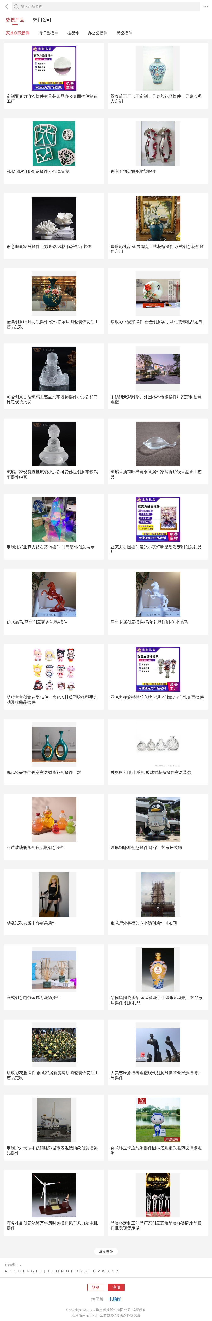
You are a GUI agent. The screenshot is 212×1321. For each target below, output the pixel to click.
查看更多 (106, 1251)
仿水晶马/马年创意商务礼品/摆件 (37, 622)
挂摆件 (73, 32)
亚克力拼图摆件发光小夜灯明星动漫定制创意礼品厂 (156, 549)
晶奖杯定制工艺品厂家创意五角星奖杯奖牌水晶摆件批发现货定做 (156, 1225)
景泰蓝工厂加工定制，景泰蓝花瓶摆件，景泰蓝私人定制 (156, 98)
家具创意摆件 (18, 32)
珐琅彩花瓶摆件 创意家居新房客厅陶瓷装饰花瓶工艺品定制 (53, 1075)
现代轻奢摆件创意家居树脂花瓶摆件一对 (44, 772)
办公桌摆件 (97, 32)
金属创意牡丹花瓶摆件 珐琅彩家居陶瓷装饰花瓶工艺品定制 (53, 324)
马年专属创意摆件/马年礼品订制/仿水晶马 (149, 622)
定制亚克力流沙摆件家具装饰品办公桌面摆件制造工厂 (52, 98)
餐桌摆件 (124, 32)
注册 (116, 1287)
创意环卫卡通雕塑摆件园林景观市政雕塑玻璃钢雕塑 (156, 1150)
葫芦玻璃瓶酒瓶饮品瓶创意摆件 (36, 847)
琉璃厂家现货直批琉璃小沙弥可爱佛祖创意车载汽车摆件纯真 (52, 474)
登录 (96, 1287)
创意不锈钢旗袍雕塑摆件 (133, 171)
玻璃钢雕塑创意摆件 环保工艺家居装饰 (146, 847)
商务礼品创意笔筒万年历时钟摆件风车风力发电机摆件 (52, 1225)
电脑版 (115, 1299)
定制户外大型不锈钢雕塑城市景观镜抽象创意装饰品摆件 (52, 1150)
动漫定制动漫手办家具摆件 (31, 922)
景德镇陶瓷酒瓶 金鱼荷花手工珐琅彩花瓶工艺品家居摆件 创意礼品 (157, 1000)
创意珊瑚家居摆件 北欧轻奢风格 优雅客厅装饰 (49, 246)
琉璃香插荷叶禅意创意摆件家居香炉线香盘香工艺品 (156, 474)
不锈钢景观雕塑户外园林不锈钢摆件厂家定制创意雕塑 (156, 399)
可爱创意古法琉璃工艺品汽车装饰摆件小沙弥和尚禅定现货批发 (52, 399)
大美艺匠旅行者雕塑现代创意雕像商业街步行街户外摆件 (156, 1075)
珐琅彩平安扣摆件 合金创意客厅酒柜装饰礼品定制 (157, 321)
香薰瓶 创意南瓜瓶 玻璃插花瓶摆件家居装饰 (151, 772)
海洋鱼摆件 (48, 32)
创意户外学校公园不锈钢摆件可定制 (144, 922)
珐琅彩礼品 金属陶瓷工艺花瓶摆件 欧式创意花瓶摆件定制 (157, 248)
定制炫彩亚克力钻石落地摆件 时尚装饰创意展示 (51, 547)
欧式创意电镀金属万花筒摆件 (33, 997)
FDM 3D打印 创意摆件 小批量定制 (38, 171)
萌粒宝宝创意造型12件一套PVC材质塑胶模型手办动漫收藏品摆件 (52, 699)
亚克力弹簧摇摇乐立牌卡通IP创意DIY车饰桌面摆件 (157, 697)
